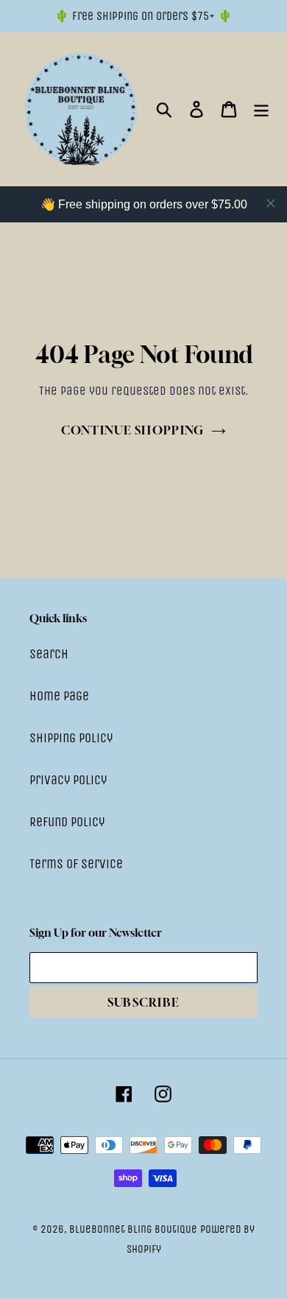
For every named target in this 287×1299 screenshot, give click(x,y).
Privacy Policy (68, 780)
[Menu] (261, 109)
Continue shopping (133, 430)
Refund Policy (66, 822)
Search (48, 654)
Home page (59, 696)
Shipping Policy (71, 738)
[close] (271, 203)
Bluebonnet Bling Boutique (133, 1229)
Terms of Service (76, 864)
